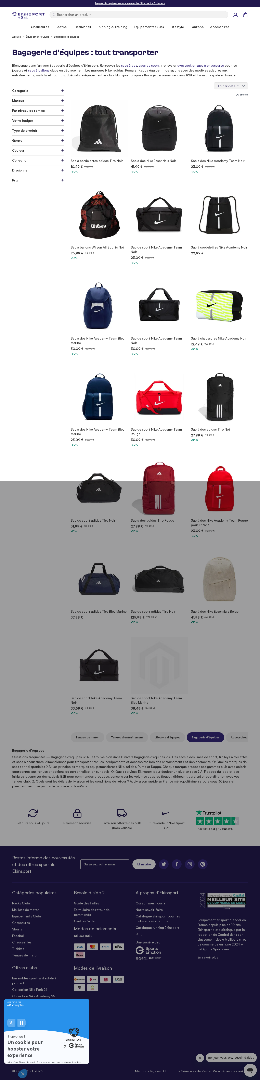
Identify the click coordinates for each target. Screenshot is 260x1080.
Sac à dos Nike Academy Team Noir (218, 161)
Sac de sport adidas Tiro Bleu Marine (99, 611)
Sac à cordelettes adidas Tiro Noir (97, 161)
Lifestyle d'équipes (167, 737)
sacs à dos (129, 65)
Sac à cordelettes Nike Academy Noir (219, 247)
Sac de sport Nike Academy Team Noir (156, 249)
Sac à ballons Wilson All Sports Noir (98, 247)
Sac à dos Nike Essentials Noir (153, 161)
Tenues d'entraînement (127, 737)
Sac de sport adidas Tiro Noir (93, 520)
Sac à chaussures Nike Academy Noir (219, 338)
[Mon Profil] (235, 14)
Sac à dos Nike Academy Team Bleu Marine (98, 340)
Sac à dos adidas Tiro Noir (211, 429)
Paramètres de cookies (230, 1071)
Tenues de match (88, 737)
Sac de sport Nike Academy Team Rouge (156, 431)
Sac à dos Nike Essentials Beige (214, 611)
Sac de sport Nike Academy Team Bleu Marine (156, 700)
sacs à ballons (38, 70)
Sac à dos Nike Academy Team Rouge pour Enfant (219, 522)
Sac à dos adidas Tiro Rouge (152, 520)
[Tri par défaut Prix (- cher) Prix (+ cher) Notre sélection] (231, 85)
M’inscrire (144, 864)
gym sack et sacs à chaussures (200, 65)
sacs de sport (149, 65)
